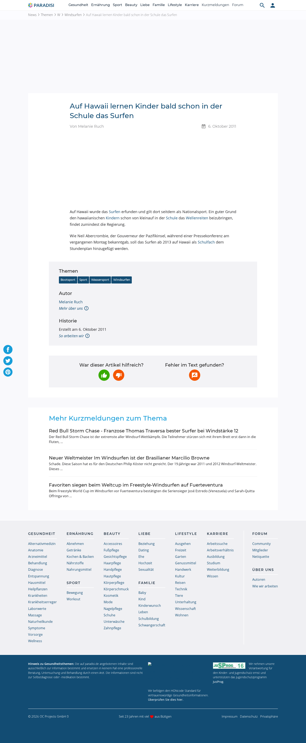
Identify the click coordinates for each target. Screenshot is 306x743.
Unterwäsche (114, 621)
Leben (143, 612)
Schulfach (206, 242)
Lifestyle (175, 5)
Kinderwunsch (149, 605)
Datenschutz (249, 716)
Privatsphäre (269, 716)
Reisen (180, 582)
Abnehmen (75, 543)
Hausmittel (36, 582)
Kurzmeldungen (215, 5)
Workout (73, 599)
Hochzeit (145, 563)
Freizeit (180, 550)
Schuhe (109, 615)
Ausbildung (216, 556)
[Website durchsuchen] (262, 5)
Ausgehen (183, 543)
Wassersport (100, 279)
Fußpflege (111, 550)
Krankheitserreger (42, 602)
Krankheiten (37, 595)
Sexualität (146, 569)
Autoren (258, 579)
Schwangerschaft (151, 625)
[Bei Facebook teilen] (7, 349)
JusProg (218, 682)
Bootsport (68, 279)
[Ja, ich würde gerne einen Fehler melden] (194, 375)
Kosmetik (111, 595)
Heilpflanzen (37, 589)
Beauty (131, 5)
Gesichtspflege (115, 556)
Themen (47, 14)
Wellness (35, 641)
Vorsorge (35, 634)
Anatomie (35, 550)
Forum (237, 5)
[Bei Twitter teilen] (7, 360)
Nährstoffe (75, 563)
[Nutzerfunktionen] (272, 5)
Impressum (230, 716)
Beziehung (146, 543)
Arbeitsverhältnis (220, 550)
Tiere (179, 595)
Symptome (36, 628)
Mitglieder (260, 550)
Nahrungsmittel (79, 569)
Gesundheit (78, 5)
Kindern (112, 217)
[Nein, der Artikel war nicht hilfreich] (118, 375)
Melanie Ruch (71, 301)
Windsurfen (73, 14)
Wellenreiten (197, 217)
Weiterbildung (218, 569)
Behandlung (37, 563)
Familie (159, 5)
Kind (142, 599)
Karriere (192, 5)
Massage (35, 615)
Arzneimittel (37, 556)
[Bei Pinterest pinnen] (7, 372)
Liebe (145, 5)
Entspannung (38, 576)
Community (261, 543)
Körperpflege (114, 582)
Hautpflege (112, 576)
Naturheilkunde (40, 621)
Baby (142, 592)
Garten (180, 556)
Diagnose (35, 569)
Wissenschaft (185, 608)
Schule (172, 217)
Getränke (74, 550)
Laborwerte (37, 608)
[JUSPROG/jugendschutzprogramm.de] (229, 665)
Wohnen (181, 615)
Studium (213, 563)
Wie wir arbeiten (265, 586)
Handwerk (183, 569)
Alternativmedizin (42, 543)
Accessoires (113, 543)
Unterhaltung (185, 602)
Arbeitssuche (217, 543)
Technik (181, 589)
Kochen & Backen (80, 556)
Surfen (114, 211)
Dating (143, 550)
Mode (108, 602)
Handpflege (113, 569)
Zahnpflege (112, 628)
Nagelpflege (113, 608)
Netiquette (260, 556)
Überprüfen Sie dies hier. (165, 700)
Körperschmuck (116, 589)
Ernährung (100, 5)
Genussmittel (185, 563)
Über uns (263, 570)
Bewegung (75, 592)
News (32, 14)
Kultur (180, 576)
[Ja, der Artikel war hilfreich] (104, 375)
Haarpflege (112, 563)
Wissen (212, 576)
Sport (117, 5)
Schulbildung (148, 618)
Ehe (141, 556)
